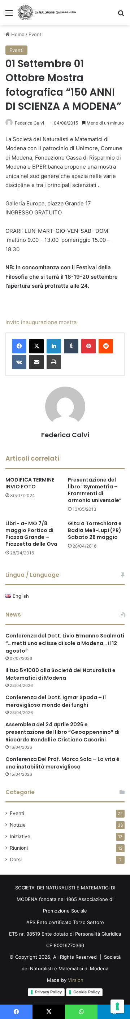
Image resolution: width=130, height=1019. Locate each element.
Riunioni (19, 848)
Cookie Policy (86, 991)
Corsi (16, 859)
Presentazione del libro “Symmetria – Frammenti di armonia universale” (95, 490)
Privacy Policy (48, 991)
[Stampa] (54, 362)
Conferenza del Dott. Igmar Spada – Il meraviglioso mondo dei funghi (55, 701)
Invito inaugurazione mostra (41, 322)
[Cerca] (121, 15)
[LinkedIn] (54, 346)
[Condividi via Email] (36, 362)
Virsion (75, 980)
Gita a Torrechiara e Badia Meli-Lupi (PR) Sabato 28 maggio (95, 530)
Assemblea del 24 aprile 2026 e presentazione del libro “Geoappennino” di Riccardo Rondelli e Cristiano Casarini (62, 732)
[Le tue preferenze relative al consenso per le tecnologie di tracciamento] (117, 1006)
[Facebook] (19, 346)
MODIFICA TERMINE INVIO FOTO (29, 483)
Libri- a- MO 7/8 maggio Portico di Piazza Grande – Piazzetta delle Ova (31, 534)
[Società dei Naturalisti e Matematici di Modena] (47, 12)
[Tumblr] (71, 346)
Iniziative (20, 836)
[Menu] (9, 15)
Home (17, 34)
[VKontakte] (19, 362)
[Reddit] (106, 346)
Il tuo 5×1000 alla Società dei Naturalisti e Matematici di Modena (60, 674)
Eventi (36, 34)
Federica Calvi (29, 123)
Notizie (18, 825)
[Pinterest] (88, 346)
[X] (36, 346)
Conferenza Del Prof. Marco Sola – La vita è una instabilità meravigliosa (62, 762)
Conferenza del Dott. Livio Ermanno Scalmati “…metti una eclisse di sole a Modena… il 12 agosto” (64, 643)
